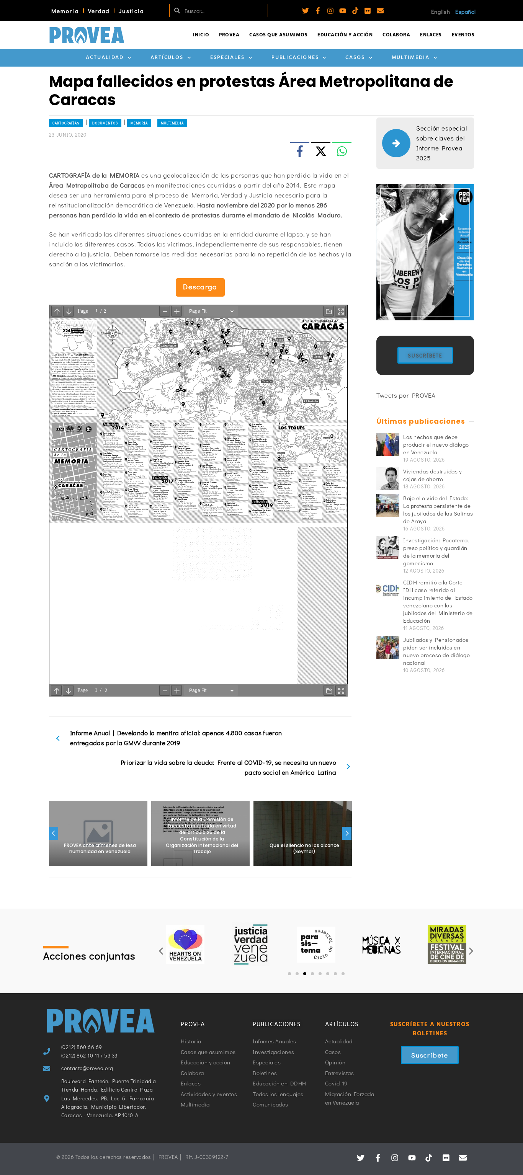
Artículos (166, 57)
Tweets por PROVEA (406, 395)
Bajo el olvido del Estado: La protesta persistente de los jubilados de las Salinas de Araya (438, 509)
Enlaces (431, 35)
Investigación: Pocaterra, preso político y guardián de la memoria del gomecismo (436, 551)
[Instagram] (330, 10)
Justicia (131, 11)
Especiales (227, 57)
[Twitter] (305, 10)
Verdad (99, 11)
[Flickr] (367, 10)
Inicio (201, 35)
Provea (229, 35)
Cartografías (65, 123)
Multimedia (411, 57)
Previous (53, 833)
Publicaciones (295, 57)
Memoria (65, 11)
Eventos (463, 35)
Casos (355, 57)
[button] (161, 951)
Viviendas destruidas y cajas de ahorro (432, 475)
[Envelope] (380, 10)
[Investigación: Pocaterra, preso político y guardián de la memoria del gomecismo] (387, 547)
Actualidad (105, 57)
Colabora (396, 35)
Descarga (200, 286)
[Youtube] (342, 10)
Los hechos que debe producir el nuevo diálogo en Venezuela (436, 444)
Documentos (105, 123)
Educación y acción (345, 35)
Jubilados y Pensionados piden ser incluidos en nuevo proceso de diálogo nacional (436, 651)
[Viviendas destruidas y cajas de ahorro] (387, 478)
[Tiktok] (355, 10)
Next (346, 833)
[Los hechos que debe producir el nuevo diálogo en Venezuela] (387, 444)
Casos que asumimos (278, 35)
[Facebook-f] (317, 10)
